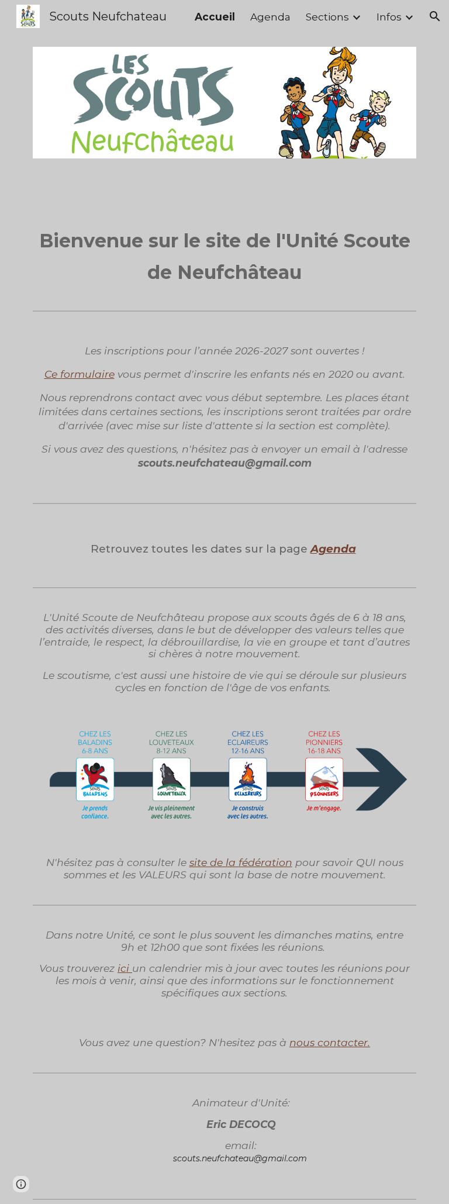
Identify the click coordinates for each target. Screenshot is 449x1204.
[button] (435, 16)
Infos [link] (389, 17)
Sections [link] (327, 17)
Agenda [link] (270, 17)
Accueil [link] (215, 17)
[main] (224, 255)
